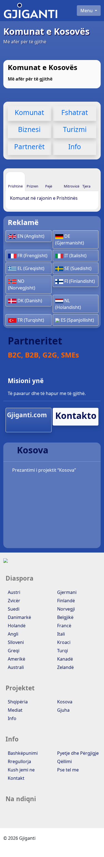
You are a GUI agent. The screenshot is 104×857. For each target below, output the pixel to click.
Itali (60, 634)
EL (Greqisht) (30, 268)
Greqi (13, 651)
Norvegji (65, 609)
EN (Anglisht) (30, 236)
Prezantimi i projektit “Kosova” (43, 470)
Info (11, 718)
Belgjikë (64, 617)
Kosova (64, 702)
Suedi (13, 609)
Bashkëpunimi (22, 753)
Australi (15, 667)
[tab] (15, 181)
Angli (12, 634)
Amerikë (16, 659)
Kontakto (76, 415)
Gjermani (66, 592)
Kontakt (15, 778)
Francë (63, 626)
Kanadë (64, 659)
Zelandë (65, 667)
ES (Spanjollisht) (77, 320)
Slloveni (15, 642)
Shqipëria (17, 702)
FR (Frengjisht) (31, 256)
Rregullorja (19, 761)
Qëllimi (64, 761)
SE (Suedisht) (77, 268)
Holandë (16, 626)
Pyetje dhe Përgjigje (77, 753)
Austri (13, 592)
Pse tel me (67, 770)
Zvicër (13, 601)
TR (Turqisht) (30, 320)
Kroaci (63, 642)
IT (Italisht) (75, 256)
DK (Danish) (29, 301)
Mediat (14, 710)
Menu (87, 11)
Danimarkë (19, 617)
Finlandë (65, 601)
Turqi (62, 651)
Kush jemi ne (21, 770)
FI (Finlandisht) (79, 281)
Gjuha (63, 710)
